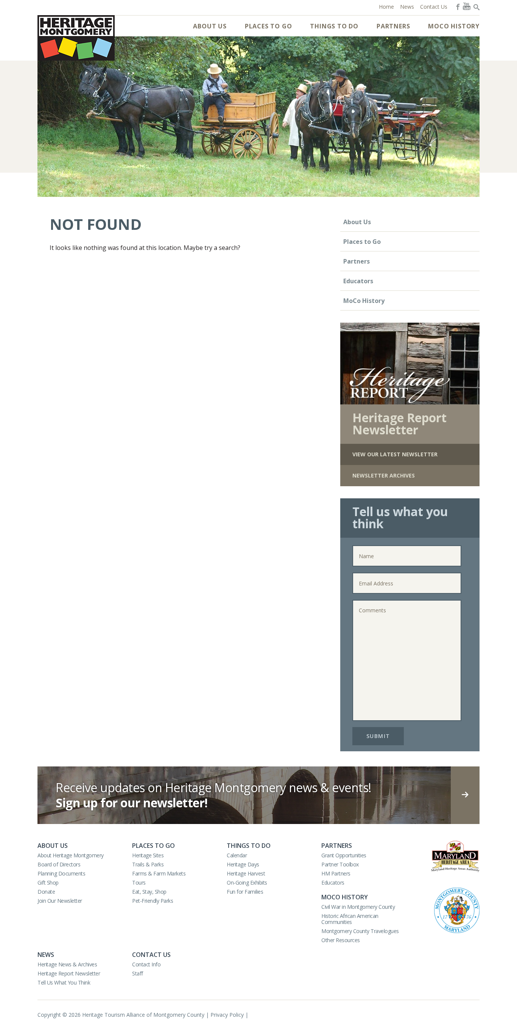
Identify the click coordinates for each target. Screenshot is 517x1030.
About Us (209, 26)
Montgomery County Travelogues (360, 931)
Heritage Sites (148, 855)
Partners (393, 26)
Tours (139, 882)
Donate (46, 891)
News (45, 954)
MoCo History (454, 26)
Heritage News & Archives (67, 964)
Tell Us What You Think (63, 982)
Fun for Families (245, 891)
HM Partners (335, 873)
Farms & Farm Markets (158, 873)
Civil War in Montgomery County (358, 906)
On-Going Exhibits (247, 882)
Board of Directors (58, 864)
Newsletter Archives (383, 475)
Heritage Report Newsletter (68, 973)
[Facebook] (457, 6)
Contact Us (151, 954)
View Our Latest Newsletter (395, 454)
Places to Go (268, 26)
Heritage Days (243, 864)
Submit (378, 736)
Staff (137, 973)
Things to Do (334, 26)
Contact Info (146, 964)
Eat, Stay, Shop (149, 891)
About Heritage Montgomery (70, 855)
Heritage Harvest (246, 873)
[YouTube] (466, 6)
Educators (358, 281)
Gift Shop (48, 882)
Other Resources (340, 940)
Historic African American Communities (349, 918)
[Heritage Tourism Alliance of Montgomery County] (76, 38)
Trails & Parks (148, 864)
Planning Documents (61, 873)
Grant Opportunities (343, 855)
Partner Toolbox (340, 864)
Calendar (237, 855)
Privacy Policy (227, 1014)
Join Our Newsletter (59, 900)
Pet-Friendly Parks (152, 900)
